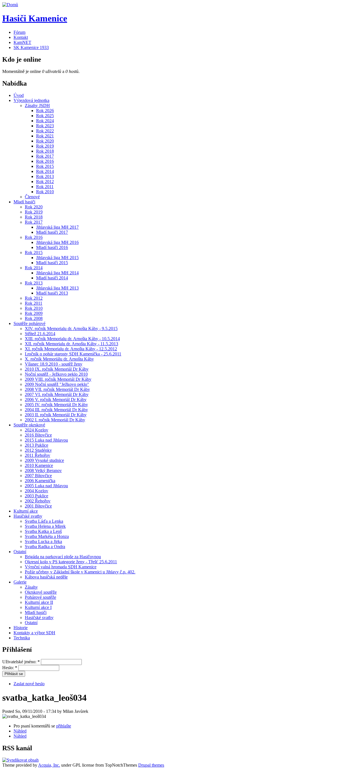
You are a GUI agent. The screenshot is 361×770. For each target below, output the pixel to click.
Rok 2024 (45, 120)
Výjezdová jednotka (31, 100)
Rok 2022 (45, 130)
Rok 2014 (45, 171)
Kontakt (21, 37)
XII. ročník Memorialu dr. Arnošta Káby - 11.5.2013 (71, 343)
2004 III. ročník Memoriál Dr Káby (56, 409)
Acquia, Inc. (49, 765)
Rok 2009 (34, 313)
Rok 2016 (45, 161)
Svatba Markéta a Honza (47, 536)
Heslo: (9, 667)
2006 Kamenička (40, 480)
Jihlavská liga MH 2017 (57, 227)
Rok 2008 (34, 318)
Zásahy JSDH (37, 105)
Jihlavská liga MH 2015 (57, 257)
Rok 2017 (45, 156)
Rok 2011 (45, 186)
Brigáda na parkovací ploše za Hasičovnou (63, 556)
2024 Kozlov (36, 430)
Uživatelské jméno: (21, 661)
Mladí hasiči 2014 (52, 277)
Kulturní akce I (38, 607)
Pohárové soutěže (40, 597)
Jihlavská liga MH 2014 (57, 272)
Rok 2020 (45, 141)
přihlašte (63, 726)
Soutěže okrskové (29, 424)
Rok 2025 (45, 115)
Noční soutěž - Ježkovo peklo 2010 (56, 374)
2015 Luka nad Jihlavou (46, 440)
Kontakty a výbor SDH (34, 632)
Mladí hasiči (24, 201)
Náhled (20, 731)
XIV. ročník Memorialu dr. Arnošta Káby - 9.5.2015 (71, 328)
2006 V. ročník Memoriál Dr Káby (56, 399)
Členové (32, 196)
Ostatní (20, 551)
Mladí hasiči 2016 (52, 247)
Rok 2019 (45, 146)
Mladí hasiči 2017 (52, 232)
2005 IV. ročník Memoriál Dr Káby (56, 404)
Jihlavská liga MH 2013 (57, 288)
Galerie (20, 582)
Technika (22, 637)
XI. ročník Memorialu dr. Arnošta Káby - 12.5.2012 (71, 348)
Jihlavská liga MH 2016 (57, 242)
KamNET (22, 42)
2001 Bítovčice (38, 506)
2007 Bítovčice (38, 475)
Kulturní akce (26, 511)
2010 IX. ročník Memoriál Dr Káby (57, 369)
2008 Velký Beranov (43, 470)
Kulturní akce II (39, 602)
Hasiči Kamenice (34, 18)
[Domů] (10, 4)
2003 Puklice (36, 495)
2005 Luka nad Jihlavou (46, 485)
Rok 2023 (45, 125)
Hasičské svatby (28, 516)
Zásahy (31, 587)
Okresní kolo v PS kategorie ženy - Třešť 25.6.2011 (71, 561)
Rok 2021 (45, 135)
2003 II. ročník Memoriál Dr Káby (56, 414)
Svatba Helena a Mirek (45, 526)
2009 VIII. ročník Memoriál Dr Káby (58, 379)
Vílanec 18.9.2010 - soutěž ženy (53, 364)
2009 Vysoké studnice (44, 460)
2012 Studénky (38, 450)
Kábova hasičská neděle (46, 577)
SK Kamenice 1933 (31, 47)
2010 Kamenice (39, 465)
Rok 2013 (45, 176)
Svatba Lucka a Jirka (43, 541)
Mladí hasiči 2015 (52, 262)
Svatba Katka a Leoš (43, 531)
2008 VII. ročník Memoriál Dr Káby (57, 389)
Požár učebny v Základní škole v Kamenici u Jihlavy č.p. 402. (80, 571)
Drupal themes (151, 765)
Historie (21, 627)
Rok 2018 (45, 151)
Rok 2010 (45, 191)
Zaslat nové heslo (29, 683)
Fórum (19, 32)
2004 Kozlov (36, 490)
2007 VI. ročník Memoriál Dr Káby (57, 394)
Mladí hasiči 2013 (52, 293)
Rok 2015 (45, 166)
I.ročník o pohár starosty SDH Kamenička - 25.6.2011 (73, 353)
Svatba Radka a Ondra (45, 546)
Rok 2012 (45, 181)
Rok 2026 (45, 110)
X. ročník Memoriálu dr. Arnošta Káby (59, 359)
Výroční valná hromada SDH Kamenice (60, 566)
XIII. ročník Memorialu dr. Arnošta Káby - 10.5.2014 (72, 338)
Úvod (19, 95)
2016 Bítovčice (38, 435)
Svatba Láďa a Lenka (44, 521)
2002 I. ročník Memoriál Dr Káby (55, 419)
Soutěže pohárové (29, 323)
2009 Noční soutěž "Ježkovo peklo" (57, 384)
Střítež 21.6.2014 (40, 333)
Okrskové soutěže (41, 592)
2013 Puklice (36, 445)
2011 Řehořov (37, 455)
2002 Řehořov (37, 501)
